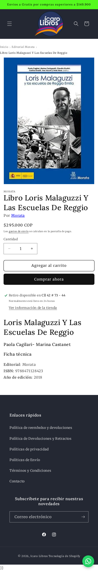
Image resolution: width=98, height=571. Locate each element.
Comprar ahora (49, 279)
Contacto (17, 481)
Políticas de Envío (25, 460)
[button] (9, 23)
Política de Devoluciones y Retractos (41, 438)
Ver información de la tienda (33, 308)
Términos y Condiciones (30, 470)
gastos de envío (19, 231)
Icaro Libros (39, 556)
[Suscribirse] (83, 516)
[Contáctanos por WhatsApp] (88, 561)
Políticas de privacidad (29, 449)
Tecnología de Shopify (64, 556)
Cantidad (11, 239)
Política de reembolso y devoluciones (41, 428)
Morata (18, 215)
